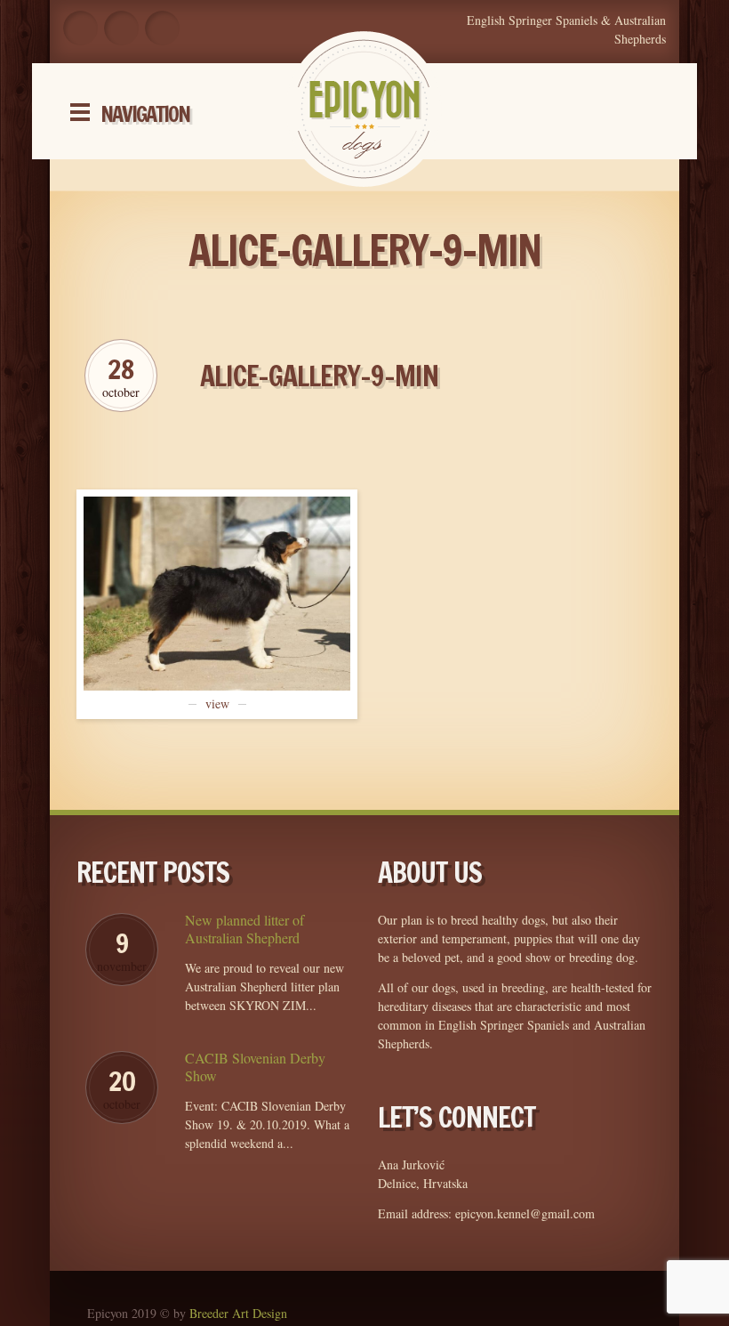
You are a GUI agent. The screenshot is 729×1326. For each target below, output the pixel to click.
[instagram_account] (121, 28)
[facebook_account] (80, 28)
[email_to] (162, 28)
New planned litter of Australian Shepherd (244, 929)
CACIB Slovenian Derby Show (255, 1067)
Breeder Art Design (238, 1313)
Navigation (144, 114)
